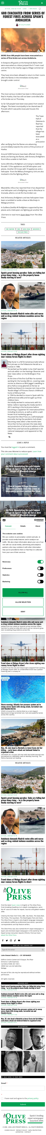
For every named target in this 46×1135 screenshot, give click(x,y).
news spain (26, 229)
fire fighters (10, 229)
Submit (23, 1104)
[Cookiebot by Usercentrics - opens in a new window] (34, 520)
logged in (15, 447)
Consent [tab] (8, 526)
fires (18, 229)
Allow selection (23, 602)
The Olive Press (23, 232)
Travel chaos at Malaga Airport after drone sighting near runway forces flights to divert (23, 355)
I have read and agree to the (21, 1098)
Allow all (23, 592)
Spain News (25, 215)
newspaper (36, 229)
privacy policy (32, 1098)
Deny (23, 612)
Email (4, 1083)
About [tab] (37, 526)
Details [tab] (23, 526)
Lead (25, 9)
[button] (43, 949)
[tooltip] (9, 437)
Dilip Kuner (25, 25)
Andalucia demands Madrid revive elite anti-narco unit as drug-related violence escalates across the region (22, 315)
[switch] (40, 568)
